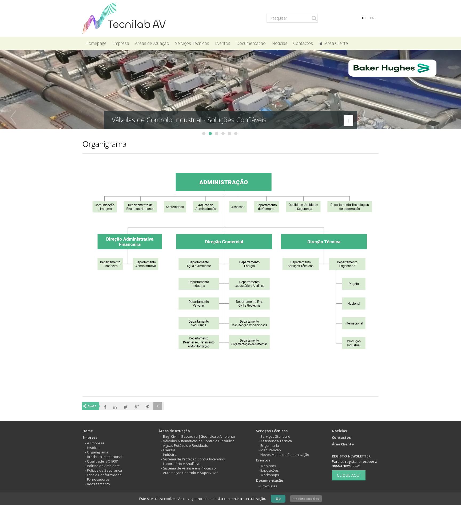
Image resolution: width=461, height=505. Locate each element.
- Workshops (269, 474)
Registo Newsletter (351, 456)
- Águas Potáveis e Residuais (184, 445)
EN (372, 18)
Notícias (279, 43)
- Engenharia (269, 445)
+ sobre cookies (306, 498)
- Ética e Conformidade (103, 474)
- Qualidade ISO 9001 (102, 461)
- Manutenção (270, 450)
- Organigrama (96, 452)
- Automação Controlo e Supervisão (189, 472)
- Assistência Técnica (275, 441)
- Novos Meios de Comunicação (284, 454)
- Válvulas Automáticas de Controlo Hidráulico (198, 441)
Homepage (95, 43)
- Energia (168, 450)
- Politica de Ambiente (102, 465)
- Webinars (267, 465)
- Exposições (269, 470)
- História (92, 447)
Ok (278, 498)
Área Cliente (336, 43)
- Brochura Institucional (103, 456)
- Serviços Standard (274, 436)
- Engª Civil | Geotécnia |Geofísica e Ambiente (198, 436)
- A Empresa (94, 443)
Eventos (222, 43)
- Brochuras (268, 486)
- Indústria (169, 454)
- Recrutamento (97, 483)
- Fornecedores (97, 479)
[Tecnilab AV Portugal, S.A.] (124, 17)
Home (87, 430)
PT (364, 18)
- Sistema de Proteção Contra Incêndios (193, 459)
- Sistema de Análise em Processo (188, 468)
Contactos (303, 43)
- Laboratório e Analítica (180, 463)
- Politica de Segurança (103, 470)
